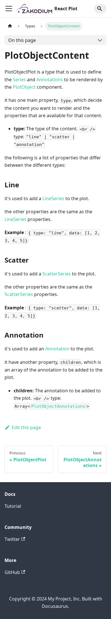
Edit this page (26, 427)
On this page (22, 40)
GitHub (12, 572)
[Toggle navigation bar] (9, 8)
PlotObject (24, 87)
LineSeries (53, 198)
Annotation (57, 349)
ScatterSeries (56, 274)
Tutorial (13, 506)
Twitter (12, 539)
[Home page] (10, 26)
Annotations (49, 79)
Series (19, 79)
